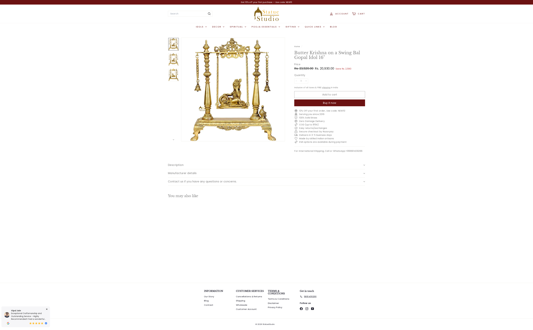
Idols (200, 26)
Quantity (299, 75)
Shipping (240, 300)
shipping (326, 87)
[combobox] (190, 14)
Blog (333, 26)
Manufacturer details (182, 173)
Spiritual (237, 26)
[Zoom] (233, 89)
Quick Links (313, 26)
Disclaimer (273, 303)
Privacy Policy (275, 307)
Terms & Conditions (278, 298)
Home (297, 46)
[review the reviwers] (8, 323)
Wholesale (241, 305)
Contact (208, 305)
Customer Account (246, 309)
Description (175, 165)
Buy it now (329, 102)
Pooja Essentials (265, 26)
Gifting (291, 26)
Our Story (209, 296)
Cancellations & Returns (249, 296)
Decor (217, 26)
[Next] (173, 139)
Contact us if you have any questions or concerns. (202, 181)
